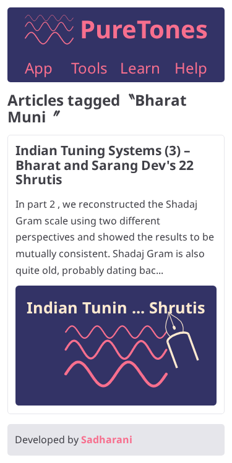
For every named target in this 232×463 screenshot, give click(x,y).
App (39, 67)
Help (190, 67)
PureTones (144, 29)
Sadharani (106, 439)
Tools (89, 67)
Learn (140, 67)
